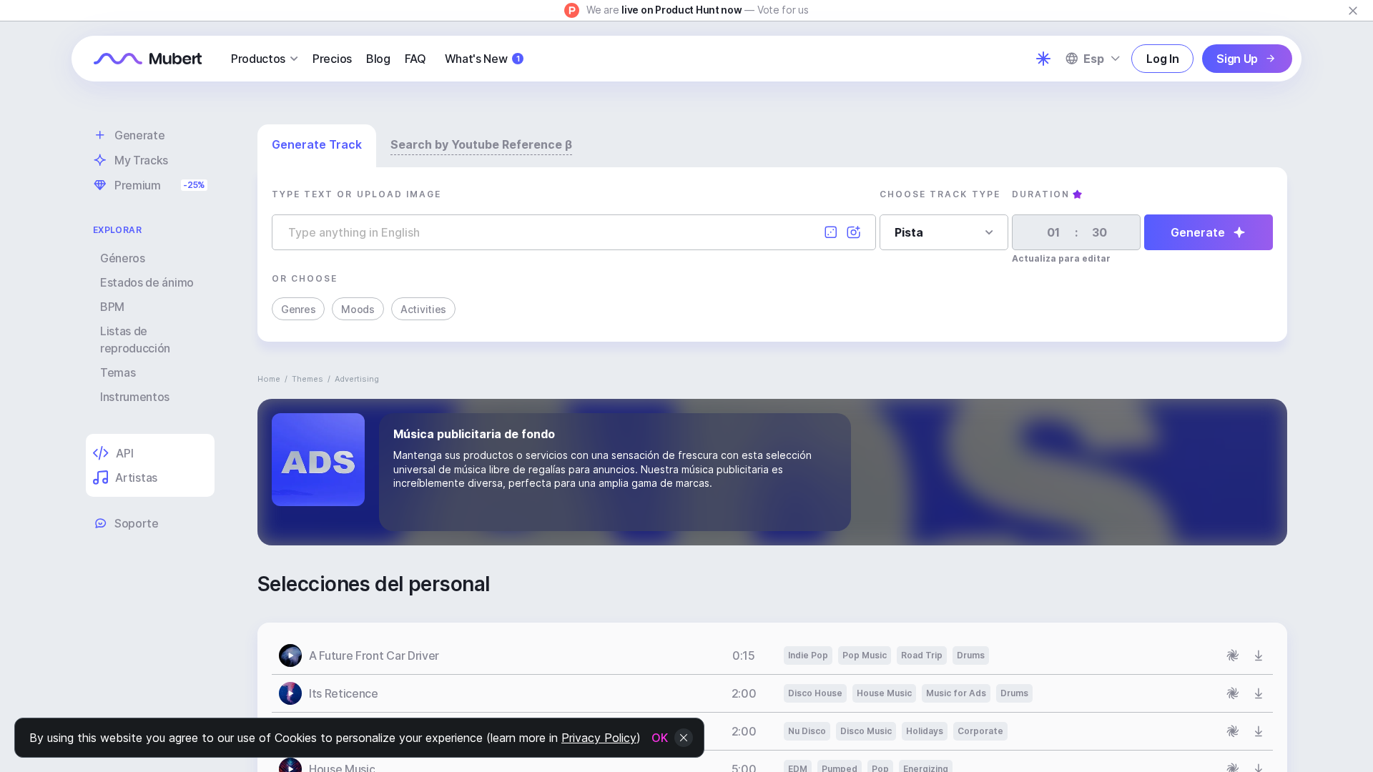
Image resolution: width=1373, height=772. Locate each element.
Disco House (815, 693)
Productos (258, 58)
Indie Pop (808, 655)
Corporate (980, 731)
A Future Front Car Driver (374, 655)
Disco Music (866, 731)
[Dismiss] (1353, 10)
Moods (358, 309)
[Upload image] (854, 232)
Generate (1198, 232)
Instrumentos (134, 397)
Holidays (924, 731)
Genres (298, 309)
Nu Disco (807, 731)
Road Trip (922, 655)
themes (307, 379)
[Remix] (1233, 655)
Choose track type (940, 194)
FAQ (415, 58)
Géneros (122, 258)
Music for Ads (956, 693)
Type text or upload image (356, 194)
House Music (884, 693)
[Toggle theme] (1043, 58)
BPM (112, 307)
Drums (971, 655)
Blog (378, 58)
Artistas (136, 477)
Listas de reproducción (135, 339)
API (124, 453)
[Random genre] (831, 232)
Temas (117, 372)
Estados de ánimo (147, 282)
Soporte (136, 523)
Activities (423, 309)
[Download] (1258, 655)
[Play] (290, 655)
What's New (482, 58)
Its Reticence (343, 693)
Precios (332, 58)
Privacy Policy (598, 738)
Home (268, 379)
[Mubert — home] (148, 58)
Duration (1041, 194)
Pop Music (864, 655)
